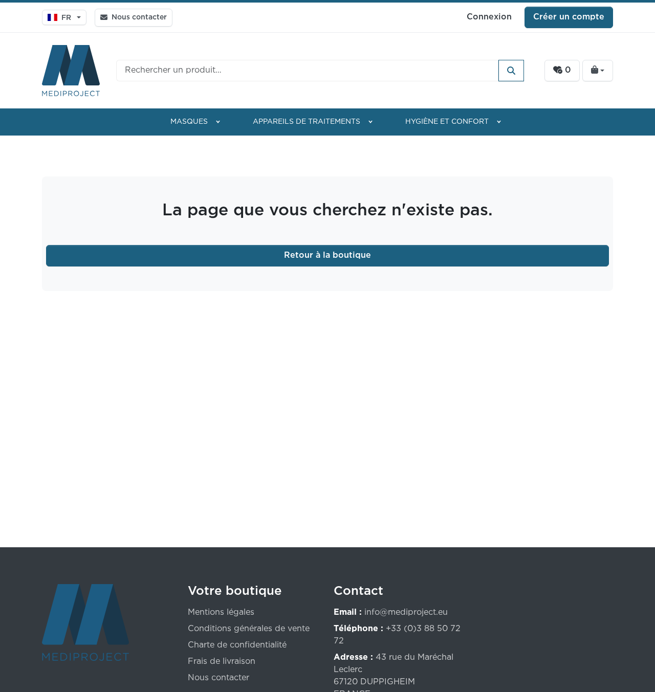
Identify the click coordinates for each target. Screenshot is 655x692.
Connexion (489, 17)
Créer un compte (568, 17)
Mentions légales (221, 612)
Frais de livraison (221, 661)
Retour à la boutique (327, 255)
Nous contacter (218, 678)
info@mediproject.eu (406, 612)
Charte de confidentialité (237, 645)
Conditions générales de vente (249, 629)
